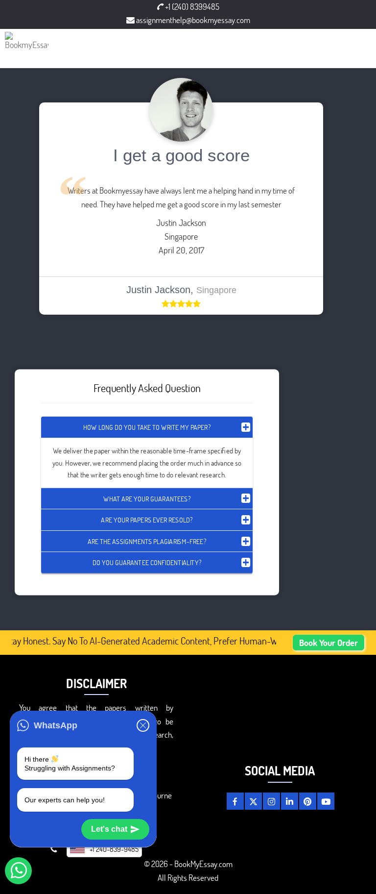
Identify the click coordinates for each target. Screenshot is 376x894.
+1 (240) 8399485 (191, 6)
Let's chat (109, 829)
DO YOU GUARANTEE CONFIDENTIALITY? (147, 562)
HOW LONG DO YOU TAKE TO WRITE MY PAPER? (147, 427)
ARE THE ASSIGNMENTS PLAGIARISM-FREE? (147, 541)
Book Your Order (328, 642)
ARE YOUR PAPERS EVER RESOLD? (146, 519)
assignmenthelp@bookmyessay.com (192, 19)
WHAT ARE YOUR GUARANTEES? (146, 498)
